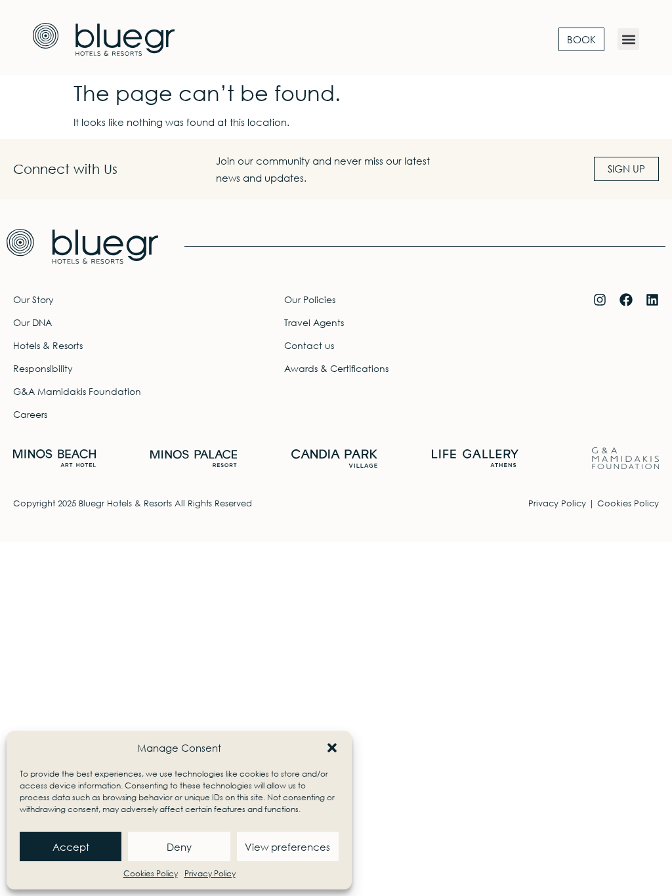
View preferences (287, 846)
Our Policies (309, 299)
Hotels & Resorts (48, 345)
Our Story (33, 299)
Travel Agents (314, 322)
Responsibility (43, 368)
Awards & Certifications (336, 368)
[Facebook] (626, 299)
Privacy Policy (210, 873)
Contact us (309, 345)
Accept (70, 846)
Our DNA (32, 322)
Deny (179, 846)
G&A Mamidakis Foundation (77, 391)
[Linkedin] (652, 299)
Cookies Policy (150, 873)
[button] (332, 747)
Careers (30, 414)
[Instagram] (599, 299)
